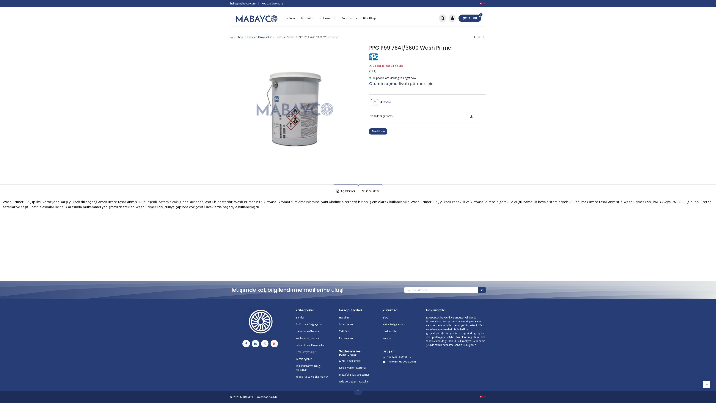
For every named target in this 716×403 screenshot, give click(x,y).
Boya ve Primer (285, 37)
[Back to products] (479, 37)
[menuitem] (290, 18)
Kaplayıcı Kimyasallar (259, 37)
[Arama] (442, 18)
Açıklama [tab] (347, 191)
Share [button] (387, 102)
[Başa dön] (706, 384)
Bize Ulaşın (378, 131)
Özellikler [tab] (372, 191)
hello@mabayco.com (402, 361)
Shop (240, 37)
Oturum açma (383, 83)
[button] (482, 290)
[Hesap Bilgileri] (452, 18)
